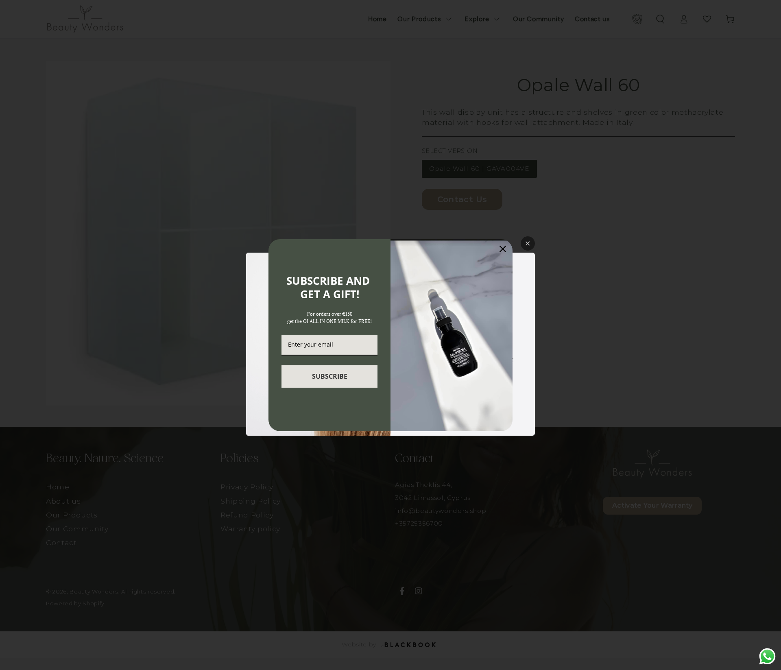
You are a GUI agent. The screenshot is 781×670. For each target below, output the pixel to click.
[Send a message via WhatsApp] (767, 656)
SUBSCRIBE (329, 376)
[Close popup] (528, 243)
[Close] (503, 248)
